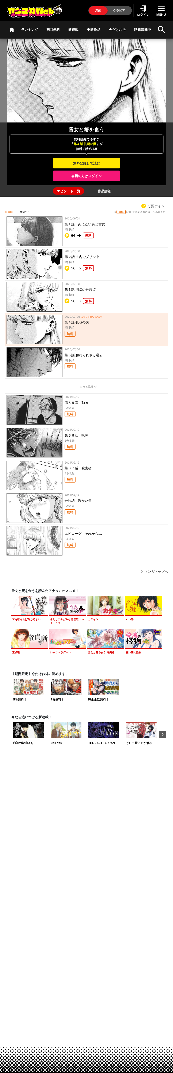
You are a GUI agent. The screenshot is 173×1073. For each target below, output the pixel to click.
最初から (25, 212)
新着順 (9, 212)
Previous (10, 734)
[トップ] (12, 29)
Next (162, 734)
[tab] (68, 191)
